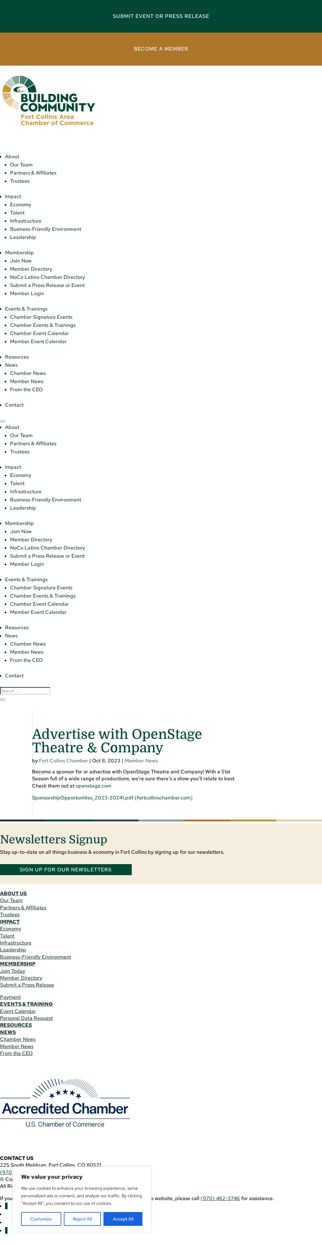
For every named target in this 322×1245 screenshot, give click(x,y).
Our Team (21, 164)
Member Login (27, 293)
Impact (13, 196)
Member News (26, 381)
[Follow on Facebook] (6, 1206)
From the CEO (26, 389)
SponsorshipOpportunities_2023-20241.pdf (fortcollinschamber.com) (112, 797)
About (12, 156)
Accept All (123, 1219)
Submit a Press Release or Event (47, 285)
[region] (82, 1199)
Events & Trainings (26, 309)
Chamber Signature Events (41, 317)
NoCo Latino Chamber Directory (47, 277)
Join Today (12, 971)
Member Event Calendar (38, 341)
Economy (20, 204)
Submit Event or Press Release (161, 16)
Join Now (21, 260)
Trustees (20, 181)
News (11, 365)
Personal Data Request (26, 1018)
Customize (41, 1219)
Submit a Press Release (27, 985)
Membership (19, 252)
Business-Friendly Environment (45, 229)
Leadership (23, 237)
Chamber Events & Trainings (42, 325)
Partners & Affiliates (33, 173)
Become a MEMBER (161, 49)
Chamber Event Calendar (39, 333)
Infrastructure (26, 221)
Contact (14, 405)
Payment (10, 997)
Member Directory (31, 269)
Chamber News (28, 373)
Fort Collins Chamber (63, 760)
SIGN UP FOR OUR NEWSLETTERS (66, 869)
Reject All (82, 1219)
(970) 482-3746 (220, 1198)
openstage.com (93, 785)
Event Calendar (18, 1011)
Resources (17, 357)
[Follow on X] (6, 1230)
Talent (17, 212)
